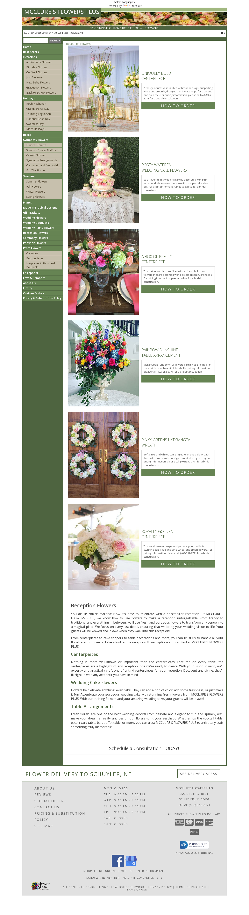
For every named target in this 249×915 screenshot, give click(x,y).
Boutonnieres (34, 258)
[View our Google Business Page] (131, 866)
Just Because (34, 77)
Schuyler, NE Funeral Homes (105, 871)
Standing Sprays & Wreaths (43, 150)
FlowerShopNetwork (127, 887)
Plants (27, 202)
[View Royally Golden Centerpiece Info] (103, 547)
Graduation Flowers (38, 87)
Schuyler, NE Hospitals (148, 871)
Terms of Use (136, 889)
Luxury (27, 288)
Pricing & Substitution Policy (42, 298)
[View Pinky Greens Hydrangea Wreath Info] (103, 455)
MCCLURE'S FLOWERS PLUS (61, 11)
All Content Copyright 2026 (86, 887)
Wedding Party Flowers (38, 228)
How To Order (178, 105)
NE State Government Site (143, 877)
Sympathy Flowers (35, 140)
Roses (27, 135)
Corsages (32, 253)
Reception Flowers (35, 233)
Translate (136, 6)
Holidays (29, 98)
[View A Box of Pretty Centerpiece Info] (103, 272)
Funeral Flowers (36, 145)
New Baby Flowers (38, 82)
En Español (30, 273)
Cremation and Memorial (42, 165)
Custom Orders (33, 293)
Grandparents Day (37, 109)
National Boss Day (38, 119)
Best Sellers (31, 52)
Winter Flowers (35, 191)
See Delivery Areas (198, 773)
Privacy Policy (160, 887)
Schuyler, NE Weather (103, 877)
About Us (29, 283)
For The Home (35, 170)
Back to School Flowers (41, 92)
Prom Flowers (32, 248)
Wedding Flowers (34, 217)
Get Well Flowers (36, 72)
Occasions (30, 57)
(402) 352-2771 (76, 32)
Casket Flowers (36, 155)
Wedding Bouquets (36, 223)
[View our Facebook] (118, 866)
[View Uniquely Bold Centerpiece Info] (103, 88)
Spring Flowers (35, 196)
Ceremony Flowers (35, 238)
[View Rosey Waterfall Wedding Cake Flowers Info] (103, 180)
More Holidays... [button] (36, 129)
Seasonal (29, 176)
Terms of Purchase (191, 887)
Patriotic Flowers (34, 243)
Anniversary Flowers (39, 62)
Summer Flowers (37, 181)
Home (27, 47)
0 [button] (224, 32)
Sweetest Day (35, 124)
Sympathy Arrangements (41, 160)
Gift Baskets (31, 212)
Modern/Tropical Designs (40, 207)
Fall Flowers (33, 186)
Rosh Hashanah (36, 103)
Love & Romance (34, 278)
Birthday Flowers (36, 67)
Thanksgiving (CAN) (38, 114)
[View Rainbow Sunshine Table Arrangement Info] (103, 363)
